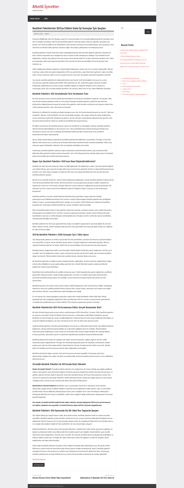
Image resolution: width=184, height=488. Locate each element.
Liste (46, 19)
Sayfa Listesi (34, 19)
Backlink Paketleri (39, 459)
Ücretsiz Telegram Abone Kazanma (134, 94)
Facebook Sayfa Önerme (131, 78)
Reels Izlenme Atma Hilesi (131, 86)
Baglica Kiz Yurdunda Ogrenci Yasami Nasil (134, 66)
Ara (122, 28)
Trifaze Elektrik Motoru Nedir (130, 56)
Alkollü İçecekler (45, 6)
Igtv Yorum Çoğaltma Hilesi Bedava (134, 81)
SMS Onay (126, 91)
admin (47, 33)
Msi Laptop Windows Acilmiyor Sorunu (133, 60)
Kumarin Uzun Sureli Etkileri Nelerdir (132, 63)
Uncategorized (38, 465)
